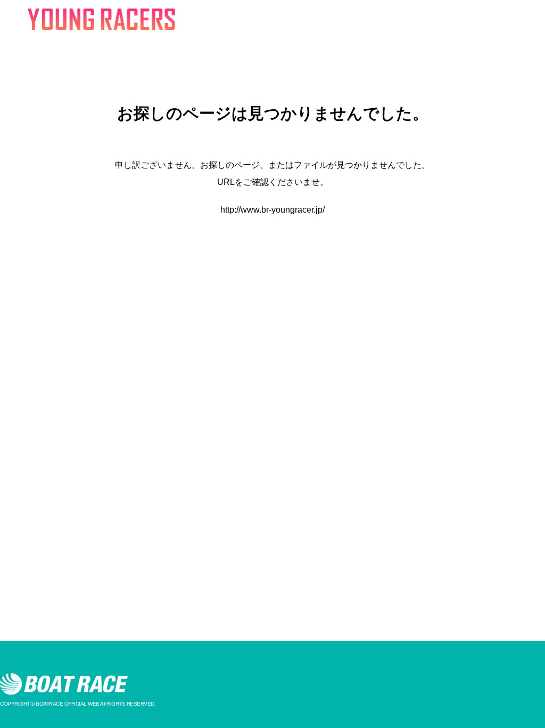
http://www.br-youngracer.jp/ (272, 209)
